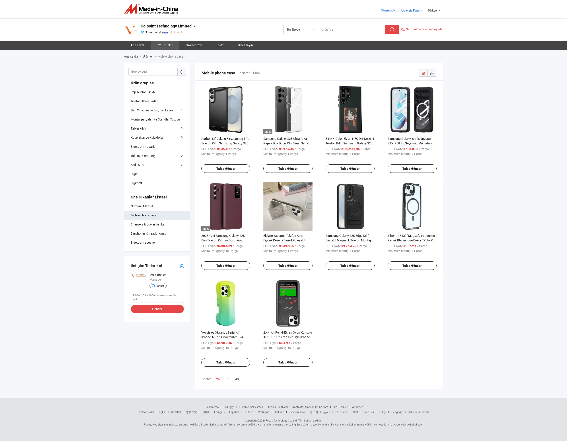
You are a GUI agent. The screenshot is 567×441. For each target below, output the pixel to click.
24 (218, 379)
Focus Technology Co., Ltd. (281, 420)
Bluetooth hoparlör (144, 146)
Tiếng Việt (397, 412)
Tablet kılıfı (138, 128)
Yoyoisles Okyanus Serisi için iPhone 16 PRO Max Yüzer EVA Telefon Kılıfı (222, 337)
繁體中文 (191, 412)
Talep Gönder (225, 168)
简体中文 (176, 412)
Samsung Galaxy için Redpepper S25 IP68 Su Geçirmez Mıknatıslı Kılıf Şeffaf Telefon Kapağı (410, 143)
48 (237, 379)
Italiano (279, 412)
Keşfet (220, 45)
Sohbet (160, 286)
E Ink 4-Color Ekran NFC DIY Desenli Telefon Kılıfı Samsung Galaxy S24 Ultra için (350, 143)
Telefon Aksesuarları (145, 101)
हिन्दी (355, 412)
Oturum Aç (388, 10)
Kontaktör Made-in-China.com (310, 407)
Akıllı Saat (137, 165)
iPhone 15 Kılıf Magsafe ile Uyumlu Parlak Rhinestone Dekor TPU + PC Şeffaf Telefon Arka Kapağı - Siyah (411, 240)
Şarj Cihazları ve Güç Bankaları (152, 110)
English (161, 412)
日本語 (206, 412)
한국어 (314, 412)
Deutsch (248, 412)
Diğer (134, 174)
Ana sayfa (138, 45)
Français (219, 412)
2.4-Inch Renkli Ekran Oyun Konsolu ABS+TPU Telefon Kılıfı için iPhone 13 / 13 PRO (287, 337)
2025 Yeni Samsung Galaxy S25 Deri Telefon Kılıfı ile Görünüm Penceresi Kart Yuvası (223, 240)
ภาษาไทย (368, 412)
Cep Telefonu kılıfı (143, 92)
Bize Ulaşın (245, 45)
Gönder (157, 309)
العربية (326, 412)
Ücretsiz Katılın (411, 10)
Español (234, 412)
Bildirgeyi (228, 407)
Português (264, 412)
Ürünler (168, 45)
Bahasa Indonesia (418, 412)
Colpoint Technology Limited (166, 26)
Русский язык (297, 412)
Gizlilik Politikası (278, 407)
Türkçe (382, 412)
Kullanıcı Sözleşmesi (251, 407)
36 (227, 379)
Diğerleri (136, 183)
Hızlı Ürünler (340, 407)
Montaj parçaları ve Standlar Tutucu (155, 119)
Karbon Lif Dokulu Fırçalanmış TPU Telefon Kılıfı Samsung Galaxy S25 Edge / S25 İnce (225, 143)
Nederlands (341, 412)
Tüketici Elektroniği (143, 155)
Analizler (357, 407)
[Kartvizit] (182, 266)
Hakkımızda (194, 45)
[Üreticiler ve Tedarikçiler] (152, 9)
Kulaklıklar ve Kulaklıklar (147, 137)
